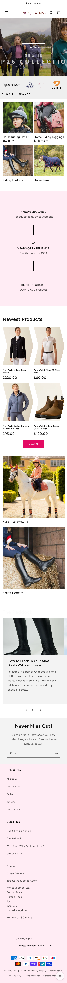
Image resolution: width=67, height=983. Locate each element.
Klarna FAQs (13, 809)
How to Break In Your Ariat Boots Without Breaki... (28, 663)
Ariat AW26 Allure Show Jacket (14, 371)
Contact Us (13, 786)
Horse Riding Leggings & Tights (49, 138)
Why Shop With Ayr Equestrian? (25, 846)
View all (33, 443)
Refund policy (56, 971)
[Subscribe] (56, 754)
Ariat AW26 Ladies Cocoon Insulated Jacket (16, 427)
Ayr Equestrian (19, 971)
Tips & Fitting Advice (19, 830)
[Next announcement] (60, 3)
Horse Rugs (41, 180)
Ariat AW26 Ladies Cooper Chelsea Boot (47, 427)
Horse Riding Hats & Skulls (16, 138)
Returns (11, 801)
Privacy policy (14, 976)
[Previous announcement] (6, 3)
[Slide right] (40, 709)
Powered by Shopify (36, 971)
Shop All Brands (16, 94)
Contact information (53, 976)
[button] (7, 12)
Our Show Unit (15, 853)
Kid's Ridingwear (14, 521)
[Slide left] (26, 709)
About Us (12, 778)
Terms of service (32, 976)
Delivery (11, 794)
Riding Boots (11, 180)
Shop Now (33, 47)
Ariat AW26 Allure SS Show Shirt (47, 371)
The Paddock (14, 838)
